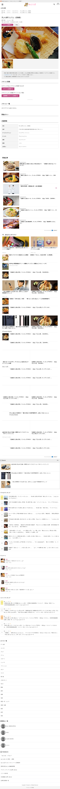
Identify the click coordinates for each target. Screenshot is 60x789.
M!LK (7, 732)
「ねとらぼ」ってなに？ (6, 755)
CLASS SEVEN (9, 738)
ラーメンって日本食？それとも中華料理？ (15, 575)
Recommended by (47, 230)
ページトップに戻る (30, 787)
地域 (2, 698)
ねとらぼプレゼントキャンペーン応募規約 (10, 762)
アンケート (3, 555)
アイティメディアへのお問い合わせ (9, 769)
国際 (2, 694)
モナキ (7, 745)
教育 (2, 708)
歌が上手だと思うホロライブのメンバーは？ (15, 568)
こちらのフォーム (7, 74)
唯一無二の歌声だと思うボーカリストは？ (15, 582)
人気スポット (4, 680)
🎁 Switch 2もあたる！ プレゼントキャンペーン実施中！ (11, 1)
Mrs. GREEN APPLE (11, 726)
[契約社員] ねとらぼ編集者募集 (8, 766)
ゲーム (2, 655)
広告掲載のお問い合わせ (6, 777)
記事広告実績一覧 (5, 780)
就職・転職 (3, 705)
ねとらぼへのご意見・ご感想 (7, 759)
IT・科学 (3, 644)
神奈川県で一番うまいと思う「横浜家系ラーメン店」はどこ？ (19, 589)
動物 (2, 687)
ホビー (2, 669)
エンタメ (3, 648)
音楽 (2, 715)
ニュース (3, 662)
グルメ (2, 651)
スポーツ (3, 658)
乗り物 (2, 676)
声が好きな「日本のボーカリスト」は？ (14, 560)
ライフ (2, 673)
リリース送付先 (4, 773)
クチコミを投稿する (7, 24)
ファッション (4, 666)
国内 (2, 690)
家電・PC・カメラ (5, 701)
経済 (2, 712)
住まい (2, 683)
